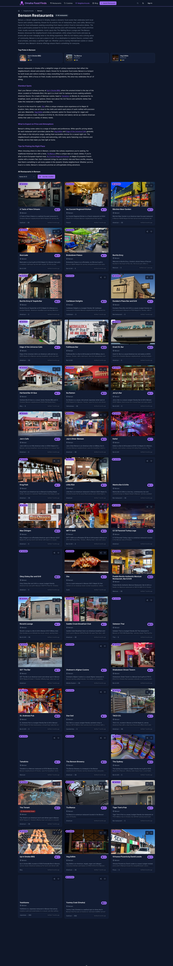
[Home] (19, 11)
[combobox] (27, 177)
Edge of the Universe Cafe (76, 131)
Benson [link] (39, 11)
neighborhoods (28, 11)
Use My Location (48, 176)
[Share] (54, 186)
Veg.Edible (38, 112)
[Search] (138, 3)
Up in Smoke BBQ (53, 90)
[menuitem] (55, 3)
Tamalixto (65, 96)
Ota (43, 106)
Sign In (150, 3)
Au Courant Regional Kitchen (58, 156)
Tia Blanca (51, 154)
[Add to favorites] (58, 186)
